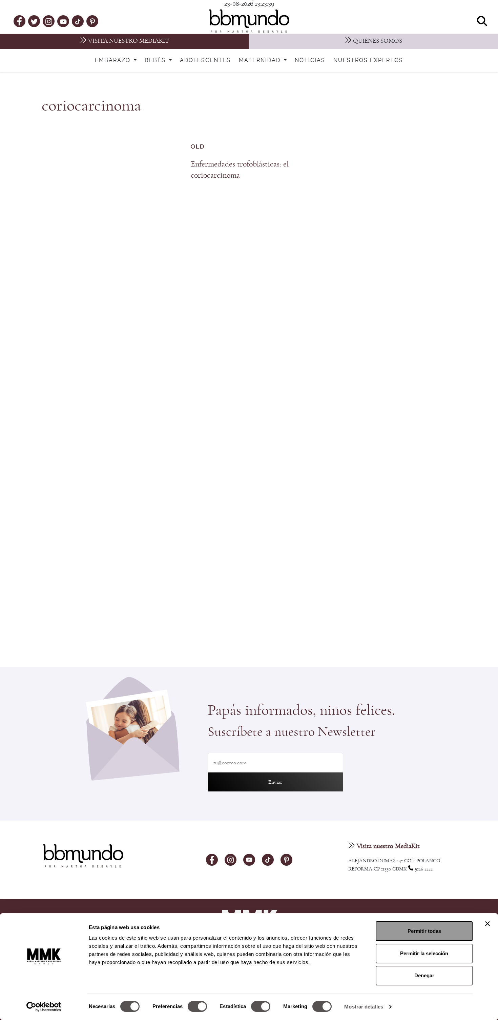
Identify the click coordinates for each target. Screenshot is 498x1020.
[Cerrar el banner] (487, 923)
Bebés (156, 60)
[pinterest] (92, 21)
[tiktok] (77, 21)
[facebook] (19, 21)
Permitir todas (424, 931)
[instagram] (48, 21)
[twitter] (34, 21)
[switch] (197, 1006)
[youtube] (63, 21)
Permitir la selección (424, 953)
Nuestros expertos (368, 60)
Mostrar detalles (363, 1006)
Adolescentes (205, 60)
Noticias (310, 60)
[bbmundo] (249, 21)
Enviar (275, 782)
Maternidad (261, 60)
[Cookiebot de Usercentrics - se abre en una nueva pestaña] (44, 1007)
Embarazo (113, 60)
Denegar (424, 975)
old (198, 147)
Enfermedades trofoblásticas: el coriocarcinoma (240, 169)
